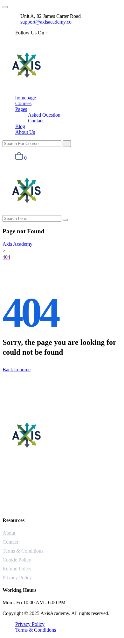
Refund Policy (17, 568)
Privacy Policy (17, 577)
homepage (25, 97)
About (9, 533)
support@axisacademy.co (46, 22)
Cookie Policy (17, 559)
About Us (25, 132)
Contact (36, 120)
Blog (20, 126)
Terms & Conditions (23, 551)
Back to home (17, 369)
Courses (23, 103)
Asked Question (44, 115)
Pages (21, 109)
